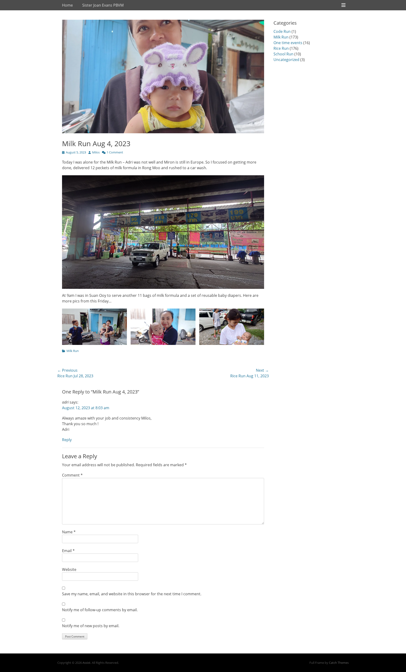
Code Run (282, 31)
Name (69, 532)
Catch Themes (339, 663)
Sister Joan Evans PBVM (103, 5)
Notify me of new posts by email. (90, 625)
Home (67, 5)
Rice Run (281, 48)
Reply (67, 439)
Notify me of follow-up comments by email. (100, 609)
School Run (283, 54)
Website (69, 569)
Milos (96, 152)
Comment (72, 475)
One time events (287, 42)
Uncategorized (286, 59)
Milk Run (72, 351)
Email (68, 550)
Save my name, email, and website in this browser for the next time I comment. (131, 593)
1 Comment (115, 152)
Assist (86, 663)
